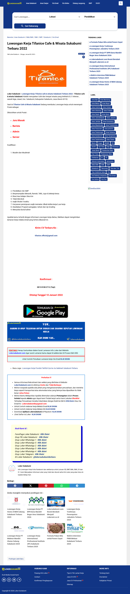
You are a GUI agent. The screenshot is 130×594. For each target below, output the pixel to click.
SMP (90, 3)
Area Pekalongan (97, 132)
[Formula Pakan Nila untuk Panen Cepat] (56, 528)
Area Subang (110, 132)
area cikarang (96, 110)
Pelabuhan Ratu (106, 154)
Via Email (55, 3)
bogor (100, 143)
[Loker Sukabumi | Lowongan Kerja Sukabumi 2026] (14, 3)
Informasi (115, 147)
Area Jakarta (111, 118)
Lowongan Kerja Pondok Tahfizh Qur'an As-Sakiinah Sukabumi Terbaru (50, 368)
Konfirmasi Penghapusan (43, 581)
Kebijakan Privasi (105, 581)
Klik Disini (70, 401)
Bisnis (94, 143)
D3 (113, 143)
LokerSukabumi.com (22, 385)
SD (106, 157)
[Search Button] (121, 3)
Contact (37, 577)
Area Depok (96, 114)
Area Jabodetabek (98, 118)
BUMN (107, 143)
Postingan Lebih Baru (16, 559)
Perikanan (95, 157)
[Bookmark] (84, 57)
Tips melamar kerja (98, 172)
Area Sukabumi (31, 3)
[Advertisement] (49, 172)
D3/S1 (98, 3)
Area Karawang (108, 121)
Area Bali (95, 100)
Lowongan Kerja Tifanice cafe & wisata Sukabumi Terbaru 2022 (47, 94)
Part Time (95, 154)
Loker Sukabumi (20, 591)
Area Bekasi (96, 103)
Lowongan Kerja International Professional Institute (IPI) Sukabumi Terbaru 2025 (36, 541)
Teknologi (104, 168)
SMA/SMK (95, 165)
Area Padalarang (111, 125)
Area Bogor (106, 103)
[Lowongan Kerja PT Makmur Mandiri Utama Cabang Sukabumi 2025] (16, 528)
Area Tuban (110, 139)
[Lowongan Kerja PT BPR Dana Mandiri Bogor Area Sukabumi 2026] (36, 501)
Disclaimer (103, 577)
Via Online (65, 3)
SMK (102, 165)
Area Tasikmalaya (98, 139)
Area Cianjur (44, 3)
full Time (101, 147)
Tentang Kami (104, 573)
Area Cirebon (108, 110)
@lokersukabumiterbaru (44, 457)
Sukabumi (95, 168)
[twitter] (30, 486)
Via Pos (104, 179)
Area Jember (96, 121)
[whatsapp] (61, 486)
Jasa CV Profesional (75, 581)
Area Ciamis (96, 107)
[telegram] (77, 486)
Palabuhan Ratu (107, 150)
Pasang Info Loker (42, 573)
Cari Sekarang (31, 26)
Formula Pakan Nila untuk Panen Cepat (107, 42)
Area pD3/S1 (108, 129)
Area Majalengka (97, 125)
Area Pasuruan (97, 129)
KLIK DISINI (65, 359)
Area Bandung (105, 100)
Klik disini (42, 440)
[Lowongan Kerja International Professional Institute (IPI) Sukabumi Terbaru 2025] (36, 528)
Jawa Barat (96, 150)
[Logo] (16, 569)
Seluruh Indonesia (98, 161)
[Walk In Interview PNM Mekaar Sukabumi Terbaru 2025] (76, 528)
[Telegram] (19, 580)
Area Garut (105, 114)
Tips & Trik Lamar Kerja (75, 573)
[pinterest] (46, 486)
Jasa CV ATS (72, 577)
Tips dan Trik (114, 168)
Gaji (108, 147)
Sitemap (70, 584)
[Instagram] (9, 580)
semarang (110, 161)
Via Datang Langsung (99, 176)
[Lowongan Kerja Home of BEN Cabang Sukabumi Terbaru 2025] (16, 501)
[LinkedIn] (14, 580)
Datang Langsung (79, 3)
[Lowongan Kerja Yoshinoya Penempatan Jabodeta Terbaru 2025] (76, 501)
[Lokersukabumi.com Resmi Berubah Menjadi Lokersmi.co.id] (56, 501)
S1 (102, 157)
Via (108, 172)
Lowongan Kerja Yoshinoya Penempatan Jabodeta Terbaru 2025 (74, 514)
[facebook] (15, 486)
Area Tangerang (110, 136)
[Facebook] (4, 580)
